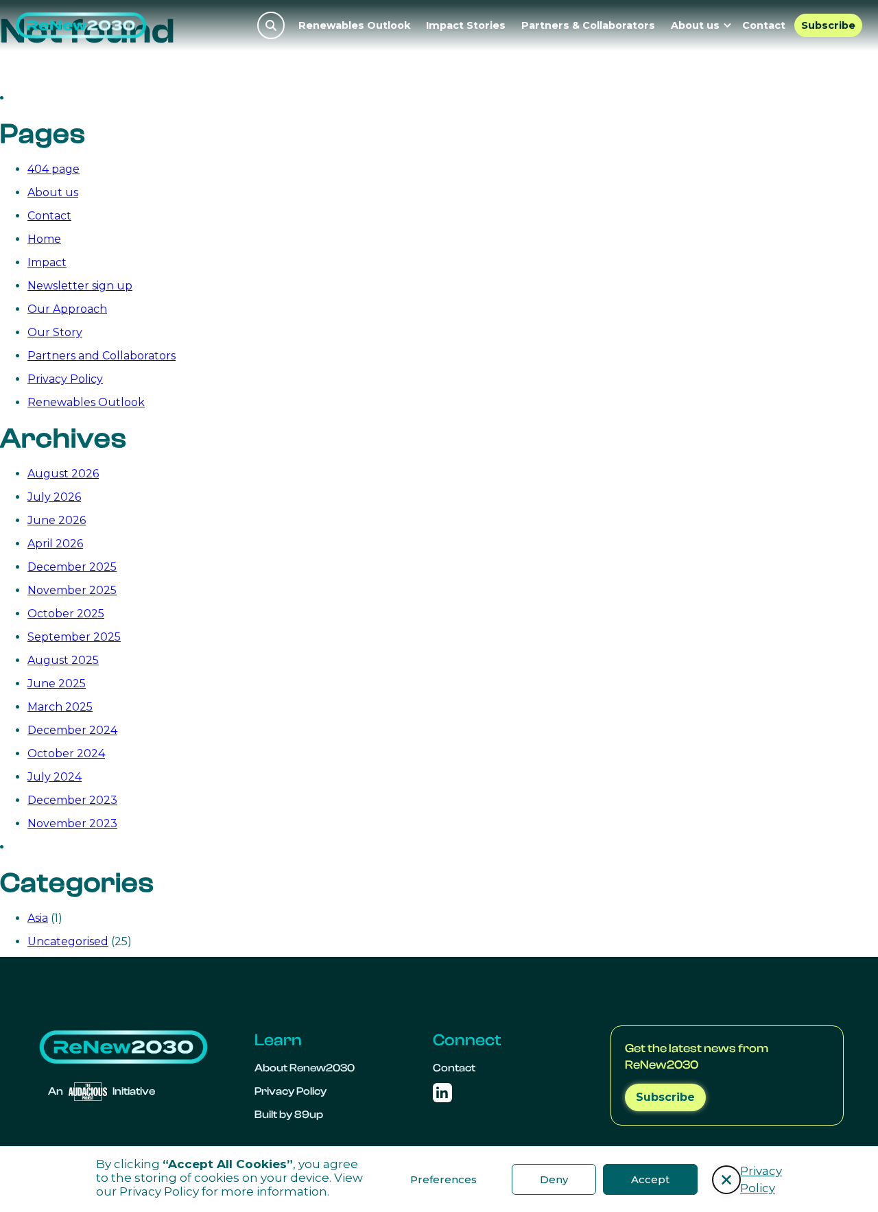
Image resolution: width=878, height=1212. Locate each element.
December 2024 (72, 730)
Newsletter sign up (79, 285)
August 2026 (63, 473)
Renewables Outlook (354, 25)
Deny (554, 1179)
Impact (47, 262)
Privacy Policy (159, 1191)
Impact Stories (466, 25)
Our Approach (67, 309)
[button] (726, 1179)
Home (44, 239)
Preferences (443, 1179)
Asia (37, 918)
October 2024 (66, 753)
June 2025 (56, 683)
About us (52, 192)
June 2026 (56, 520)
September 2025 (74, 636)
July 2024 (54, 776)
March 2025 (60, 706)
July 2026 (54, 496)
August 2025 (63, 660)
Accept (650, 1179)
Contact (763, 25)
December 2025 (72, 566)
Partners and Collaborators (101, 355)
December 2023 (72, 800)
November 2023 (72, 823)
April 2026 (55, 543)
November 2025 (72, 590)
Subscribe (828, 25)
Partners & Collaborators (588, 25)
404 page (53, 169)
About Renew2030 (304, 1068)
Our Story (54, 332)
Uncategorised (67, 941)
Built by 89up (288, 1114)
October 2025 (65, 613)
